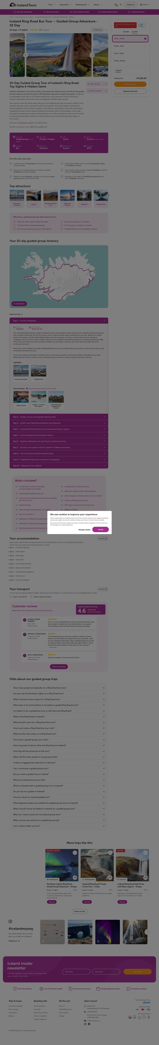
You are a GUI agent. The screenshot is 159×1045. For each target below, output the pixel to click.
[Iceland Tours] (23, 4)
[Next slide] (147, 932)
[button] (108, 195)
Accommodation (39, 1006)
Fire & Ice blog (13, 1009)
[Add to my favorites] (106, 30)
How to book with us (41, 1012)
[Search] (120, 4)
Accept (100, 529)
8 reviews (46, 30)
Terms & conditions (40, 1016)
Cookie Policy (93, 520)
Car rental (37, 1009)
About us (62, 1006)
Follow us (13, 941)
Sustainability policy (65, 1009)
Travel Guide (13, 1012)
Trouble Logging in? (40, 1019)
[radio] (130, 39)
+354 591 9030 (92, 1012)
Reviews (11, 1016)
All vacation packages (16, 1006)
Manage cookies (84, 530)
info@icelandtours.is (93, 1021)
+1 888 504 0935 (93, 1017)
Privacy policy (63, 1012)
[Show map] (75, 877)
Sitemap (61, 1016)
